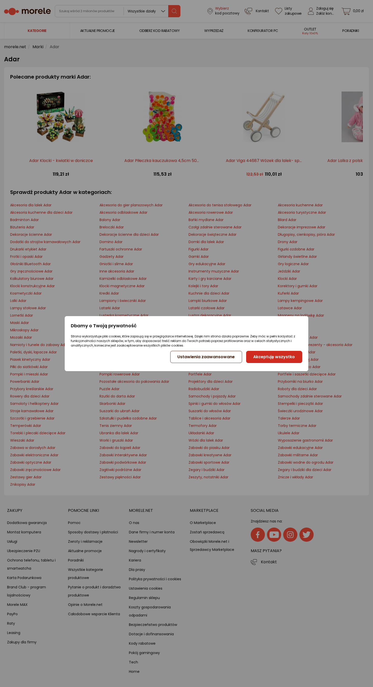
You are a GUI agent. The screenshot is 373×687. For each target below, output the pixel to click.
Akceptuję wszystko (274, 357)
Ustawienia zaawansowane (206, 357)
